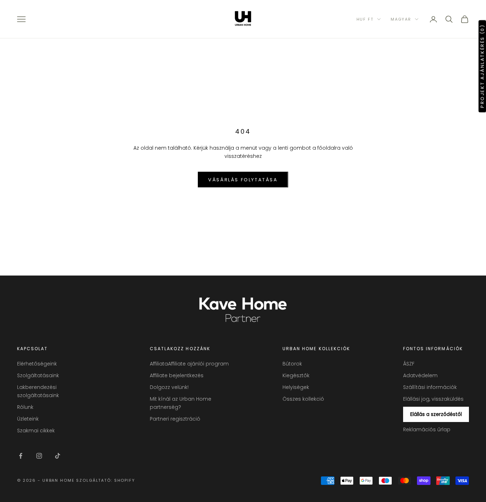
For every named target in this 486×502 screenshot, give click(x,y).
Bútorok (292, 363)
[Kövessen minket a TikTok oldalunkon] (57, 455)
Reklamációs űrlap (426, 429)
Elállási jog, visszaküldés (433, 398)
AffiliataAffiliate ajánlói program (189, 363)
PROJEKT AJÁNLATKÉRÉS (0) (482, 66)
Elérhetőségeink (37, 363)
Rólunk (25, 407)
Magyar (401, 19)
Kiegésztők (296, 375)
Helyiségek (295, 387)
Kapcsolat (32, 349)
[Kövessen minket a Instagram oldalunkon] (39, 455)
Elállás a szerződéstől (436, 414)
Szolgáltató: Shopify (105, 480)
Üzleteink (28, 418)
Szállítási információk (430, 387)
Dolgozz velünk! (169, 387)
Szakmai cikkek (36, 430)
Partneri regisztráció (175, 418)
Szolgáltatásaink (38, 375)
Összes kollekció (303, 398)
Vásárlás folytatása (243, 179)
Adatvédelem (420, 375)
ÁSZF (408, 363)
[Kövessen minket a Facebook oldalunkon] (20, 455)
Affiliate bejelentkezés (177, 375)
